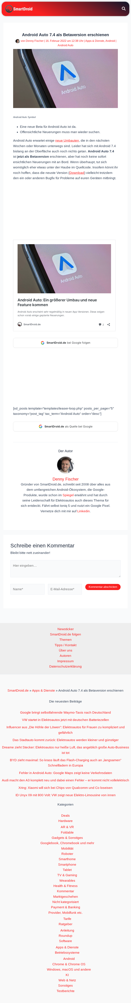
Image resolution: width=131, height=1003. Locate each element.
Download (76, 173)
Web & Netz (67, 980)
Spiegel (68, 495)
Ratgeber (65, 924)
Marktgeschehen (65, 896)
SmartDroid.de (18, 690)
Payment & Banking (65, 907)
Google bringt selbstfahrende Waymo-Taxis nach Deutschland (65, 712)
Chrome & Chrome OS (68, 964)
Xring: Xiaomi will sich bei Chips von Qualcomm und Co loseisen (65, 788)
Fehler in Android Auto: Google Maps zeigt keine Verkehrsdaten (65, 773)
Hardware (65, 821)
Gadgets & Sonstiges (67, 838)
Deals (65, 815)
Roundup (65, 935)
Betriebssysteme (67, 952)
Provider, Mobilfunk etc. (65, 912)
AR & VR (67, 827)
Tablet (67, 870)
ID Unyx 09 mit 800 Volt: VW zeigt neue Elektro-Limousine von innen (66, 795)
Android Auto (65, 45)
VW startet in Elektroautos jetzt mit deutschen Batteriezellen (65, 720)
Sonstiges (65, 985)
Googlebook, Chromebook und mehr (67, 843)
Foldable (67, 832)
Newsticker (65, 629)
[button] (124, 9)
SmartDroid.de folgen (65, 634)
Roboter (67, 854)
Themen (65, 639)
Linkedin (83, 511)
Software (65, 941)
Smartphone (67, 864)
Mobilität (67, 848)
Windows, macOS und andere (69, 969)
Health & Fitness (65, 886)
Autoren (65, 655)
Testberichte (66, 991)
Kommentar (65, 891)
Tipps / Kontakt (65, 645)
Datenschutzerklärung (65, 666)
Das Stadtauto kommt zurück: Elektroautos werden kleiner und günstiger (66, 740)
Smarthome (67, 859)
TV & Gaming (67, 875)
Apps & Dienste (94, 40)
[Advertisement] (65, 210)
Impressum (65, 661)
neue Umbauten (67, 140)
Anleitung (67, 930)
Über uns (65, 650)
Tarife (67, 919)
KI (67, 975)
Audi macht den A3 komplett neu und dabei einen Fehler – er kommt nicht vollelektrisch (65, 780)
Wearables (67, 880)
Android (110, 40)
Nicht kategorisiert (65, 902)
